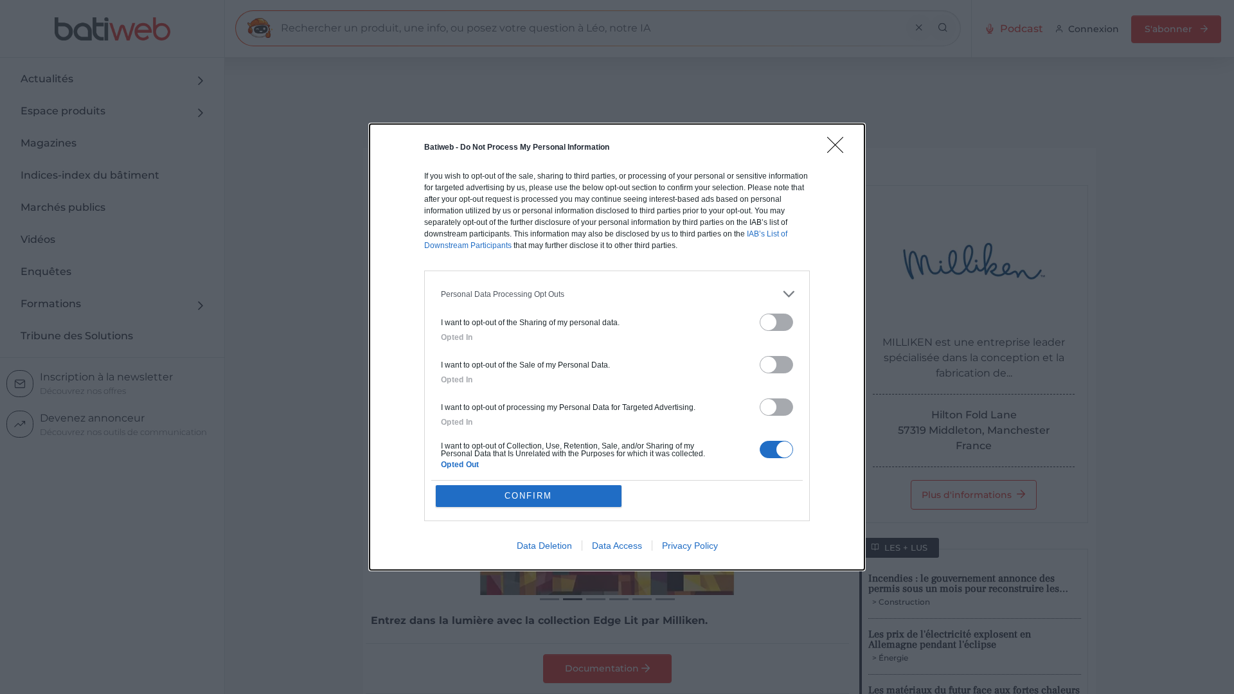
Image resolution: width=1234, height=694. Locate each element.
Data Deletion (544, 545)
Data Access (617, 545)
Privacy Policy (690, 545)
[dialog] (617, 347)
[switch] (776, 322)
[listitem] (617, 294)
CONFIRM (528, 496)
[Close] (839, 149)
